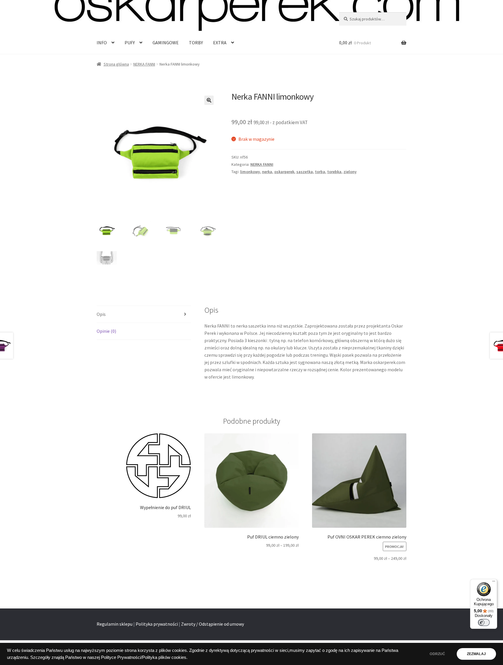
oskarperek (284, 171)
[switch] (484, 622)
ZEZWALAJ (476, 654)
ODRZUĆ (437, 654)
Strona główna (116, 64)
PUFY (130, 42)
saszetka (304, 171)
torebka (334, 171)
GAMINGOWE (166, 42)
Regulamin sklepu (114, 624)
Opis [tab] (101, 314)
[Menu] (493, 582)
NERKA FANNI (144, 64)
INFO (102, 42)
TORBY (196, 42)
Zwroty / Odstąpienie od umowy (212, 624)
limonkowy (250, 171)
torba (320, 171)
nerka (267, 171)
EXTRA (219, 42)
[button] (209, 100)
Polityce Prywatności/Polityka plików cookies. (144, 657)
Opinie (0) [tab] (106, 331)
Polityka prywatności (157, 624)
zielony (350, 171)
